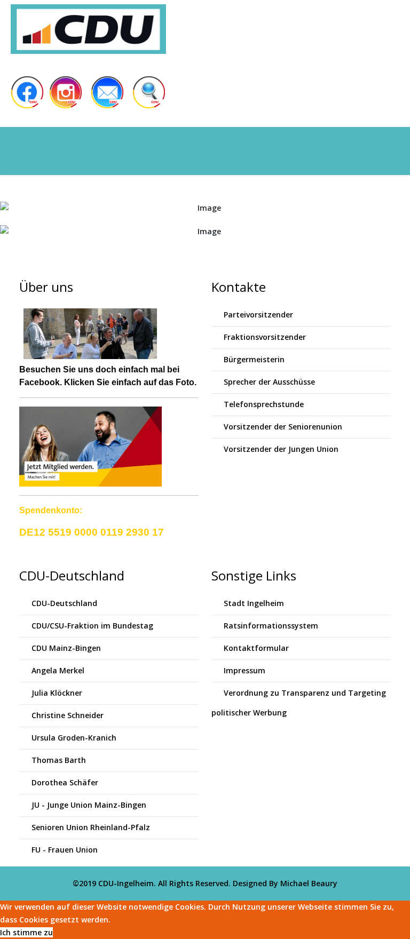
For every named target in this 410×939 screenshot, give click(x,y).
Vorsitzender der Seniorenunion (282, 426)
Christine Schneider (66, 715)
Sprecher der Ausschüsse (268, 382)
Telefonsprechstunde (263, 404)
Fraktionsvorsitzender (264, 337)
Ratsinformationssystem (270, 625)
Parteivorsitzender (257, 314)
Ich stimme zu (26, 932)
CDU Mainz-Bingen (65, 648)
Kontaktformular (255, 648)
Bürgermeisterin (253, 359)
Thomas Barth (57, 760)
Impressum (243, 670)
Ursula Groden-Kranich (72, 738)
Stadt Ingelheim (253, 603)
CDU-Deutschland (63, 603)
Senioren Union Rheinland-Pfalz (89, 827)
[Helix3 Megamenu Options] (130, 150)
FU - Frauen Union (63, 850)
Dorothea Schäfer (63, 782)
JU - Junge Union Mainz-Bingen (87, 805)
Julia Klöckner (55, 693)
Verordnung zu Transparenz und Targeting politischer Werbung (298, 703)
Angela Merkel (56, 670)
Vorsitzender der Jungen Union (280, 449)
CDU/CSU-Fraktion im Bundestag (91, 625)
